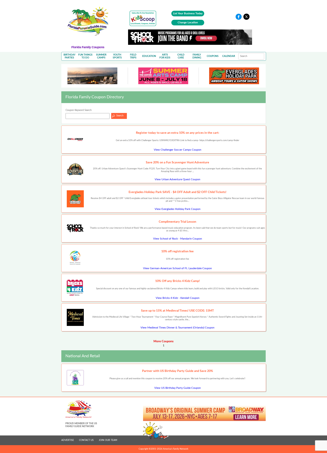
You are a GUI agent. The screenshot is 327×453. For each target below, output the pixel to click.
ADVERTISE (67, 440)
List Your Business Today (188, 13)
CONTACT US (86, 440)
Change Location (188, 22)
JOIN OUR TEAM (108, 440)
